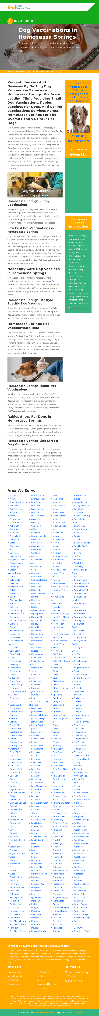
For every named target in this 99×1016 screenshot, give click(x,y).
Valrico (77, 786)
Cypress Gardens (17, 769)
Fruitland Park (37, 509)
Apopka (13, 512)
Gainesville (36, 519)
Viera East (78, 803)
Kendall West (37, 745)
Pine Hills (57, 840)
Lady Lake (35, 765)
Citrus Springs (16, 684)
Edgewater (14, 850)
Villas (76, 809)
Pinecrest (57, 846)
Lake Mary (36, 789)
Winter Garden (81, 904)
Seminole (78, 559)
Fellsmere (14, 880)
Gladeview (35, 532)
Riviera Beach (59, 924)
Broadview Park (17, 630)
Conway (13, 721)
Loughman (36, 890)
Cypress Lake (16, 772)
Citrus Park (15, 681)
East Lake (14, 836)
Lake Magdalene (38, 786)
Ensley (13, 867)
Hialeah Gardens (38, 610)
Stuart (77, 664)
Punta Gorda (58, 900)
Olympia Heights (60, 688)
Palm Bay (57, 745)
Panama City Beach (61, 803)
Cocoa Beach (15, 705)
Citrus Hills (15, 678)
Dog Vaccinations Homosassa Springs (47, 71)
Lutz (33, 894)
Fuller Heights (37, 515)
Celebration (15, 671)
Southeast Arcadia (82, 617)
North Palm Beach (61, 634)
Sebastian (78, 549)
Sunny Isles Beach (82, 678)
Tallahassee (79, 698)
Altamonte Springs (18, 502)
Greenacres (36, 566)
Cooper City (15, 725)
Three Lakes (80, 748)
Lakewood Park (38, 819)
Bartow (13, 542)
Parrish (56, 809)
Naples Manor (59, 569)
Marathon (35, 911)
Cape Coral (15, 654)
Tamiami (78, 708)
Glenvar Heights (38, 536)
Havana (34, 596)
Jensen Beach (37, 725)
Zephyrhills (79, 927)
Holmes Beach (37, 634)
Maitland (35, 904)
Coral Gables (15, 728)
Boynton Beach (17, 613)
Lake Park (35, 792)
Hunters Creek (38, 654)
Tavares (78, 718)
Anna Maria (15, 505)
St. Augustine (80, 637)
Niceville (56, 607)
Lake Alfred (36, 769)
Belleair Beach (16, 586)
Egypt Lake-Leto (17, 853)
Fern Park (14, 884)
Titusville (78, 752)
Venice (77, 789)
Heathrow (35, 600)
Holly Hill (35, 627)
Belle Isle (14, 583)
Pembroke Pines (60, 826)
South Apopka (80, 580)
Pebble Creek (59, 816)
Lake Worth (36, 799)
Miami (55, 509)
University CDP (81, 772)
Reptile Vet (41, 976)
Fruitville (35, 512)
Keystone (35, 759)
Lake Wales (36, 796)
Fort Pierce (15, 927)
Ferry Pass (14, 890)
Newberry (57, 603)
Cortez (13, 738)
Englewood (15, 863)
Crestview (14, 748)
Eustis (12, 873)
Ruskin (77, 499)
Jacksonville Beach (39, 715)
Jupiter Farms (37, 732)
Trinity (77, 762)
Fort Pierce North (18, 931)
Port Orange (58, 880)
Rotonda (56, 931)
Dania (12, 779)
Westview (78, 880)
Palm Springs (59, 775)
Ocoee (55, 671)
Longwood (36, 887)
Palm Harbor (58, 765)
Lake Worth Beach (39, 803)
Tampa (77, 711)
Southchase (79, 613)
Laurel (34, 850)
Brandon (14, 623)
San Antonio (79, 526)
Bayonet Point (16, 556)
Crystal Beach (16, 755)
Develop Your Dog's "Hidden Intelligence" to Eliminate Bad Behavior (78, 92)
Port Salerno (58, 884)
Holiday (34, 623)
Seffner (77, 556)
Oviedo (56, 728)
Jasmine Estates (38, 721)
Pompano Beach (60, 870)
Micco (55, 529)
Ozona (56, 732)
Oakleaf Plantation (61, 661)
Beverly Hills (15, 593)
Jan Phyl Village (38, 718)
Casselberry (15, 667)
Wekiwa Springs (81, 819)
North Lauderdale (61, 620)
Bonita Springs (16, 610)
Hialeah (34, 607)
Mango (34, 907)
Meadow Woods (38, 931)
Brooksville (15, 634)
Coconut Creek (16, 711)
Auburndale (15, 526)
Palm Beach (58, 748)
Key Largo (35, 752)
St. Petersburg (80, 661)
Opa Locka (57, 694)
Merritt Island (59, 505)
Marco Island (37, 914)
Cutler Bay (14, 765)
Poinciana (57, 867)
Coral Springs (16, 732)
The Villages (79, 742)
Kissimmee (36, 762)
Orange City (58, 701)
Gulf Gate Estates (39, 580)
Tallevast (78, 701)
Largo (34, 833)
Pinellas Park (58, 853)
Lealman (35, 853)
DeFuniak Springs (18, 803)
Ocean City (57, 667)
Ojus (55, 678)
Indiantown (36, 681)
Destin (13, 816)
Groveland (36, 573)
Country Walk (16, 745)
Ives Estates (36, 708)
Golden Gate (36, 542)
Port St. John (58, 887)
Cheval (13, 674)
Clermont (14, 694)
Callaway (14, 647)
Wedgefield (79, 816)
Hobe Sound (36, 620)
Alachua (13, 495)
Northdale (57, 651)
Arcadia (13, 515)
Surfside (78, 688)
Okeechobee (58, 681)
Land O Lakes (37, 823)
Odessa (56, 674)
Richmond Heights (61, 907)
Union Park (79, 765)
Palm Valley (58, 786)
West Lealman (80, 830)
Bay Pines (14, 553)
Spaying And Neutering (47, 984)
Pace (55, 735)
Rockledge (57, 927)
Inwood (34, 694)
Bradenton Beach (18, 620)
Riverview (57, 921)
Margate (35, 917)
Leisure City (36, 867)
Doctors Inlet (16, 823)
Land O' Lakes (37, 826)
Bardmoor (14, 539)
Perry (55, 833)
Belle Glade (15, 580)
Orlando (56, 708)
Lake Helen (36, 779)
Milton (56, 542)
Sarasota (78, 539)
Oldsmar (56, 684)
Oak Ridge (57, 654)
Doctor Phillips (16, 819)
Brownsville (15, 637)
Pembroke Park (60, 823)
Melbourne (58, 499)
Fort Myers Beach (18, 921)
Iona (33, 698)
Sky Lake (78, 576)
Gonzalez (35, 553)
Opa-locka (57, 698)
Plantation (57, 863)
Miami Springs (59, 526)
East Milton (15, 846)
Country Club (16, 742)
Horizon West (37, 647)
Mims (55, 546)
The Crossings (80, 735)
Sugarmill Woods (82, 667)
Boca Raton (15, 603)
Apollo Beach (16, 509)
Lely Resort (36, 870)
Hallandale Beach (39, 593)
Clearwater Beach (18, 691)
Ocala (55, 664)
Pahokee (57, 738)
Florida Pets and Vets (44, 1012)
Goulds (34, 556)
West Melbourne (81, 836)
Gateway (35, 522)
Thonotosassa (80, 745)
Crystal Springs (17, 762)
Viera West (79, 806)
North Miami (58, 623)
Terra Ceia (79, 728)
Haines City (36, 586)
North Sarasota (60, 640)
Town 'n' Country (82, 755)
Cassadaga (15, 664)
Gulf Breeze (36, 576)
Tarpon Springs (81, 715)
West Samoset (80, 857)
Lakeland (35, 806)
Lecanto (35, 857)
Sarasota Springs (82, 542)
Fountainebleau (38, 499)
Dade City (14, 775)
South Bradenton (82, 583)
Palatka (56, 742)
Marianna (35, 921)
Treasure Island (81, 759)
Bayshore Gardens (18, 559)
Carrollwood (15, 661)
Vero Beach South (82, 799)
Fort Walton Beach (39, 495)
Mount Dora (58, 559)
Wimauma (78, 900)
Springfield (79, 634)
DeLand (13, 806)
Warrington (79, 813)
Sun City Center (81, 674)
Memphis (57, 502)
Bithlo (12, 596)
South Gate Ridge (82, 590)
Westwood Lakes (82, 884)
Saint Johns (79, 509)
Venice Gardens (81, 792)
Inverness (35, 684)
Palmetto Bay (59, 792)
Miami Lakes (58, 519)
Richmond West (60, 911)
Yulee (76, 924)
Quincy (56, 904)
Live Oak (35, 877)
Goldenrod (36, 549)
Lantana (35, 830)
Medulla (56, 495)
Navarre (56, 580)
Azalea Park (15, 536)
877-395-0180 (49, 1)
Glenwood (35, 539)
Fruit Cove (35, 505)
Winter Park (79, 911)
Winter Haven (80, 907)
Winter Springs (81, 914)
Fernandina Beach (18, 887)
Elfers (12, 857)
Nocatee (56, 610)
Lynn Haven (36, 897)
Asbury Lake (15, 519)
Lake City (35, 775)
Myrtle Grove (59, 563)
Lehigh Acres (37, 863)
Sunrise (77, 681)
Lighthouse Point (39, 873)
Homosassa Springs (22, 71)
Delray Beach (16, 809)
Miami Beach (58, 512)
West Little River (81, 833)
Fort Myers (15, 917)
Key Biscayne (37, 748)
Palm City (57, 759)
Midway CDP (58, 539)
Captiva (13, 657)
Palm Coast (58, 762)
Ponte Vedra (58, 873)
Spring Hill (79, 630)
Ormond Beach (59, 715)
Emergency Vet (14, 972)
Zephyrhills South (82, 931)
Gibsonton (36, 526)
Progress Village (60, 897)
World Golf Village (82, 917)
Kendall (34, 742)
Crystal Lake (15, 759)
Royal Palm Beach (82, 495)
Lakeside (35, 816)
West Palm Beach (82, 843)
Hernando (35, 603)
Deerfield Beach (17, 799)
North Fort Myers (61, 617)
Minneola (57, 549)
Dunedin (14, 833)
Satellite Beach (81, 546)
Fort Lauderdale (17, 911)
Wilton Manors (81, 897)
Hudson (34, 651)
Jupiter (34, 728)
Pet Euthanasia (43, 972)
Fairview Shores (17, 877)
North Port (58, 637)
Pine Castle (58, 836)
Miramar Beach (60, 556)
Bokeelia (14, 607)
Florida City (15, 900)
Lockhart (35, 880)
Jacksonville (36, 711)
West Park (79, 846)
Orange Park (58, 705)
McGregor (35, 927)
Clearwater (15, 688)
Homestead (36, 637)
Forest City (14, 907)
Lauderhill (35, 846)
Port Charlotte (59, 877)
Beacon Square (16, 563)
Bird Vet (40, 980)
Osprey (56, 725)
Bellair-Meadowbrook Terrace (14, 573)
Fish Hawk (14, 894)
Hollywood (36, 630)
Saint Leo (78, 512)
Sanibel (77, 536)
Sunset (77, 684)
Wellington (79, 823)
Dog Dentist (12, 980)
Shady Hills (79, 563)
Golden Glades (37, 546)
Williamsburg (80, 890)
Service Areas (42, 988)
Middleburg (58, 532)
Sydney (77, 694)
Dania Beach (15, 782)
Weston (77, 877)
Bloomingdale (16, 600)
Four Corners (37, 502)
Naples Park (58, 573)
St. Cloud (78, 654)
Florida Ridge (15, 904)
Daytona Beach (17, 789)
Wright (77, 921)
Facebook (76, 1012)
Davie (12, 786)
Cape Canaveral (17, 651)
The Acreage (80, 732)
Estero (13, 870)
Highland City (37, 617)
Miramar (57, 553)
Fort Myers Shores (18, 924)
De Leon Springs (17, 792)
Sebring (77, 553)
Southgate (79, 620)
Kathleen (35, 735)
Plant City (57, 860)
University (78, 769)
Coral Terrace (16, 735)
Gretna (34, 569)
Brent (12, 627)
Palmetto (57, 789)
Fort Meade (15, 914)
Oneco (56, 691)
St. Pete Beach (80, 657)
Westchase (79, 867)
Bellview (13, 590)
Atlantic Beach (16, 522)
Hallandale (36, 590)
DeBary (13, 796)
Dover (12, 830)
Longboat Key (37, 884)
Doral (12, 826)
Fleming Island (16, 897)
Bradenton (15, 617)
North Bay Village (61, 613)
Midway (56, 536)
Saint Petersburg (82, 515)
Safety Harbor (80, 502)
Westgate (78, 873)
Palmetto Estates (60, 796)
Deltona (13, 813)
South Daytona (81, 586)
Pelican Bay (58, 819)
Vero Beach (79, 796)
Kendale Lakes (37, 738)
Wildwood (78, 887)
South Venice (80, 610)
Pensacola (57, 830)
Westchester (80, 870)
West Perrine (80, 853)
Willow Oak (79, 894)
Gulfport (35, 583)
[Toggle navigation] (88, 7)
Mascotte (35, 924)
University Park (81, 775)
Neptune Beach (60, 583)
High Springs (37, 613)
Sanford (77, 532)
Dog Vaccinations (15, 984)
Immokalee (36, 657)
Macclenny (36, 900)
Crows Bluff (15, 752)
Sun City (78, 671)
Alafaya (13, 499)
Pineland (57, 850)
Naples (56, 566)
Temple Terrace (81, 721)
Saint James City (81, 505)
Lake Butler (36, 772)
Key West (35, 755)
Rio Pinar (57, 914)
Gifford (34, 529)
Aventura (14, 529)
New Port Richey (60, 586)
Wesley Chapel (80, 826)
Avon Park (14, 532)
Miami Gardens (59, 515)
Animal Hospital (14, 976)
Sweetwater (79, 691)
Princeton (57, 894)
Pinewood (57, 857)
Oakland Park (59, 657)
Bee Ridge (14, 566)
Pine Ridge (57, 843)
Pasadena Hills (59, 813)
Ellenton (13, 860)
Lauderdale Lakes (39, 836)
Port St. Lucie (59, 890)
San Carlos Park (81, 529)
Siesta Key (78, 566)
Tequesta (78, 725)
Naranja (56, 576)
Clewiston (14, 698)
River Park (57, 917)
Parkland (57, 806)
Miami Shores (59, 522)
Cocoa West (15, 708)
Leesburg (35, 860)
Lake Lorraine (37, 782)
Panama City (58, 799)
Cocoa (12, 701)
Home (9, 71)
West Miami (79, 840)
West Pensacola (81, 850)
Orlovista (57, 711)
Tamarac (78, 705)
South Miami (80, 593)
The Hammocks (81, 738)
